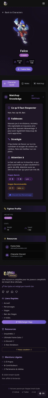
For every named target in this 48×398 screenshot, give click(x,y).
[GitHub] (3, 292)
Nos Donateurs (12, 345)
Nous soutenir (24, 349)
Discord (9, 341)
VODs (8, 318)
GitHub (16, 392)
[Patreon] (16, 292)
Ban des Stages (10, 314)
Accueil (7, 303)
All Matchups (36, 97)
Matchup (40, 83)
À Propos (9, 362)
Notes (26, 83)
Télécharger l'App (25, 322)
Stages (6, 310)
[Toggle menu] (43, 3)
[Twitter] (7, 292)
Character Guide (12, 83)
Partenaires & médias (15, 369)
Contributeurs (11, 365)
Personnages (9, 307)
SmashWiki (8, 334)
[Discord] (12, 292)
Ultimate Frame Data (12, 337)
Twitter (26, 392)
